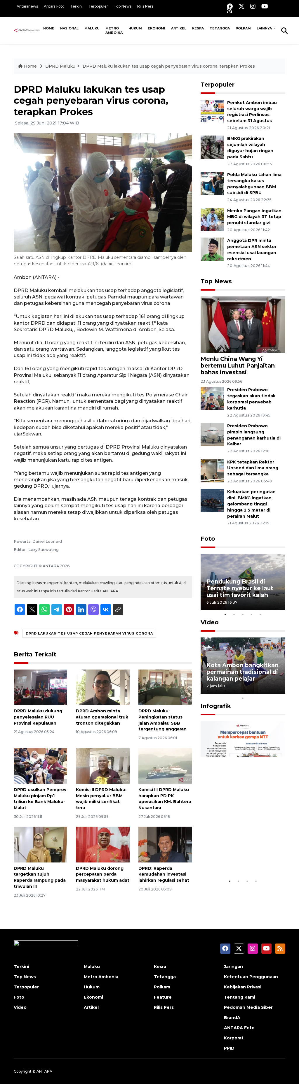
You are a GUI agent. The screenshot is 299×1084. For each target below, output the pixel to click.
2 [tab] (234, 614)
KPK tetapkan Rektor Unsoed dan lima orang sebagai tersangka (252, 468)
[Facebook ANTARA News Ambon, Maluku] (230, 6)
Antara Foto (54, 6)
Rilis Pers (145, 6)
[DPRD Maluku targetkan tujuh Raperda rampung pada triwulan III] (40, 844)
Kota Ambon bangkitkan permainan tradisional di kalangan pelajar (242, 672)
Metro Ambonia (101, 976)
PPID (229, 1048)
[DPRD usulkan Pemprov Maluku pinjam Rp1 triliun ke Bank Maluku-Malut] (40, 765)
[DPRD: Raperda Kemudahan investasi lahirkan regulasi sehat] (165, 844)
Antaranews (27, 6)
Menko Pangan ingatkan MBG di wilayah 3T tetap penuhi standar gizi (254, 217)
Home (48, 28)
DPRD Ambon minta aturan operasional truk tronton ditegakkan (102, 717)
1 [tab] (225, 614)
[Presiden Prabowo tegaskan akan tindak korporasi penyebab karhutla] (212, 398)
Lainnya (265, 28)
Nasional (69, 28)
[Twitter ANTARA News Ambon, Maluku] (241, 6)
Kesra (198, 28)
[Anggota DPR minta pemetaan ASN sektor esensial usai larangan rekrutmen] (212, 249)
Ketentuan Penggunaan (251, 976)
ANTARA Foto (239, 1027)
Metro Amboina (114, 30)
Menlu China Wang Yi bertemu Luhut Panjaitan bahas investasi (238, 365)
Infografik (216, 705)
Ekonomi (156, 28)
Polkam (243, 28)
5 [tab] (260, 614)
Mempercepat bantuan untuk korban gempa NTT (240, 854)
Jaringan (233, 966)
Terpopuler (98, 6)
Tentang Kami (239, 997)
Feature (163, 997)
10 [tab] (243, 698)
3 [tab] (243, 614)
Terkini (76, 6)
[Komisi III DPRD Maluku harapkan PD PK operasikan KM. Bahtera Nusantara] (165, 765)
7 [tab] (260, 690)
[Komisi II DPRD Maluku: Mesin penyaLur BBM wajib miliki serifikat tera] (102, 765)
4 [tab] (252, 614)
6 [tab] (252, 690)
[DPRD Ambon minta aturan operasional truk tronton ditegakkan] (102, 687)
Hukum (135, 28)
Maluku (92, 28)
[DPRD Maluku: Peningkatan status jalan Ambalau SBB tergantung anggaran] (165, 687)
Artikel (178, 28)
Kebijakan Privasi (242, 987)
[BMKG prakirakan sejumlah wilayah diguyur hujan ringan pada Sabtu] (212, 147)
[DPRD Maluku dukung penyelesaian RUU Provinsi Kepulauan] (40, 687)
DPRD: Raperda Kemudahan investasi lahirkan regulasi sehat (163, 874)
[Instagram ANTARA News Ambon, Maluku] (252, 6)
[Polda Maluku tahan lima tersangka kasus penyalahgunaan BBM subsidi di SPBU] (212, 183)
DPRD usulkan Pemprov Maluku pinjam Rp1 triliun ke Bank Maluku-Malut (40, 798)
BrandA (232, 1017)
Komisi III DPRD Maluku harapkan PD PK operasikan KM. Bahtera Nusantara (164, 798)
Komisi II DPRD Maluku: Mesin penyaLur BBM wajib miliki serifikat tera (101, 798)
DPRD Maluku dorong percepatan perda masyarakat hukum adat (102, 874)
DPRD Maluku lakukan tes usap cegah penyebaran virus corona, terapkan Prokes (169, 66)
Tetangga (220, 28)
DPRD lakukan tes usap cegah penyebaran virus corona (89, 633)
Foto (208, 538)
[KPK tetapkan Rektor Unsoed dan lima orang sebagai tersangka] (212, 470)
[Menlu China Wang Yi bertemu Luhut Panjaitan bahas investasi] (243, 324)
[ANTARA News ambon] (27, 30)
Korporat (234, 1038)
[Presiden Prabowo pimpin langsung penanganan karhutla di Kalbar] (212, 434)
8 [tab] (269, 690)
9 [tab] (278, 690)
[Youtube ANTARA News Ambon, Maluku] (264, 6)
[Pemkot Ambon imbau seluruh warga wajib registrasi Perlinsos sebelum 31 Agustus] (212, 111)
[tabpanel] (243, 582)
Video (210, 622)
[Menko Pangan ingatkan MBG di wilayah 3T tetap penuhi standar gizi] (212, 219)
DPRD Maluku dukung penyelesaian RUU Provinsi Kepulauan (38, 717)
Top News (122, 6)
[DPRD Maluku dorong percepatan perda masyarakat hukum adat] (102, 844)
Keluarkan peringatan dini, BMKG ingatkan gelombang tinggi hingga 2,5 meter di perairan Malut (251, 504)
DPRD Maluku (60, 66)
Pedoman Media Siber (248, 1007)
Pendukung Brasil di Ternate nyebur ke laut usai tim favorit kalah (239, 588)
